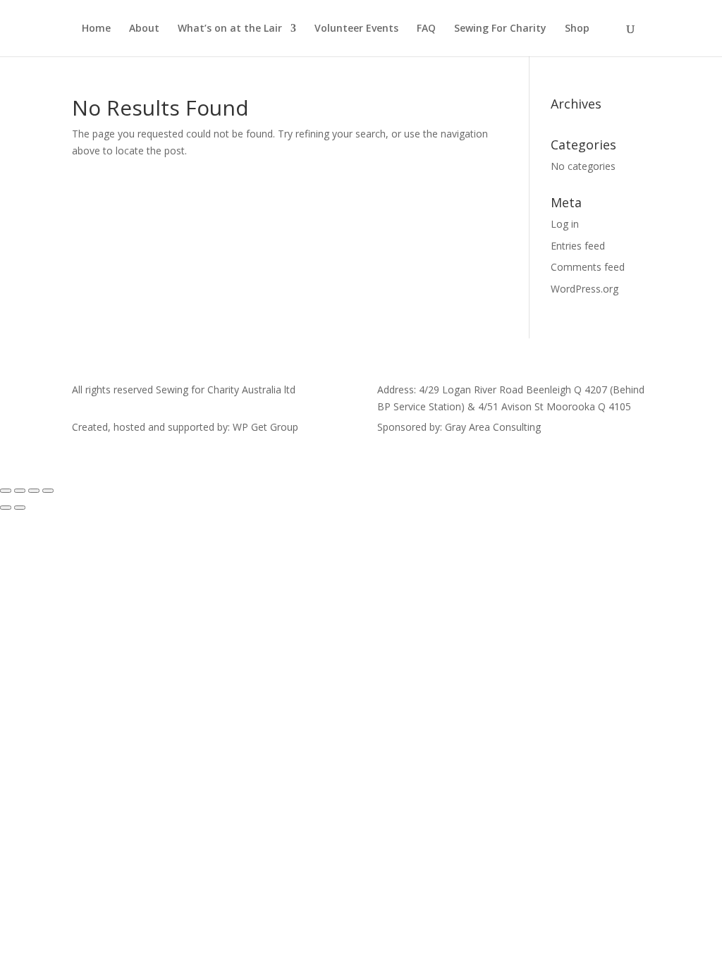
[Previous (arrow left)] (5, 507)
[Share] (33, 491)
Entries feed (578, 245)
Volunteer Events (356, 29)
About (144, 29)
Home (96, 29)
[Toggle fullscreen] (19, 491)
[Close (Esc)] (48, 491)
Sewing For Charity (500, 29)
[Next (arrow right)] (19, 507)
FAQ (426, 29)
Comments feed (588, 267)
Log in (565, 224)
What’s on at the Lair (230, 29)
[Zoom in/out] (5, 491)
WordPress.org (584, 288)
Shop (577, 29)
